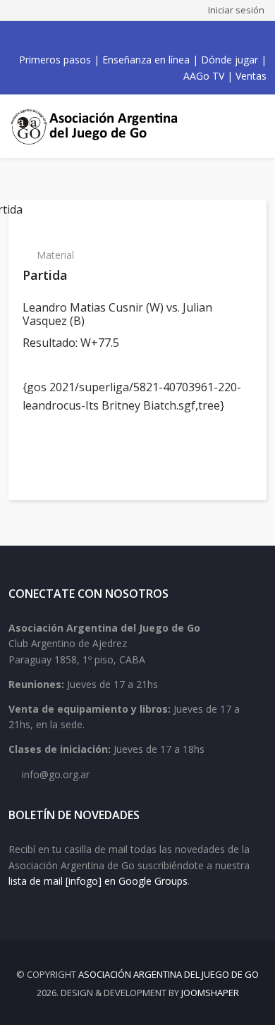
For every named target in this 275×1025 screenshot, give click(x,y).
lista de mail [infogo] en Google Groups (98, 881)
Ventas (251, 75)
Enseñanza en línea (146, 59)
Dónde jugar (229, 59)
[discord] (173, 37)
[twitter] (110, 37)
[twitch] (157, 37)
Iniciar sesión (236, 10)
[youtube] (126, 37)
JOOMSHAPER (210, 992)
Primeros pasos (55, 59)
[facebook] (95, 37)
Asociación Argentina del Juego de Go (168, 974)
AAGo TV (203, 75)
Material (55, 255)
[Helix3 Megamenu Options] (253, 126)
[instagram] (142, 37)
